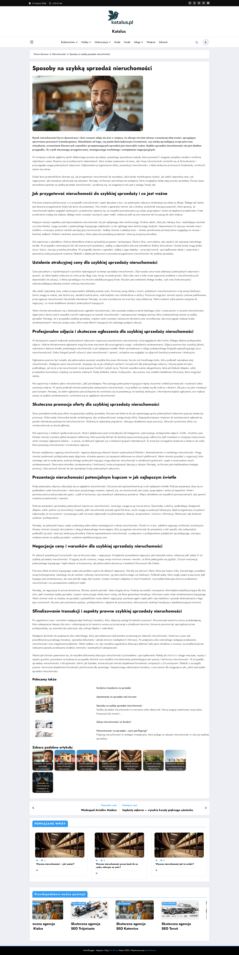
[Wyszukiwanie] (196, 42)
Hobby (84, 42)
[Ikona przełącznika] (32, 42)
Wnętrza (151, 42)
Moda (117, 42)
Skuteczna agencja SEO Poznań (193, 926)
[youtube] (208, 3)
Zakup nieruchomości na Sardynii (113, 722)
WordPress (113, 950)
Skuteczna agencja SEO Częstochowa (102, 926)
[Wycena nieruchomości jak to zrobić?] (179, 844)
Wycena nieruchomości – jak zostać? (55, 864)
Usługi (137, 42)
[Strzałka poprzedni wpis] (33, 808)
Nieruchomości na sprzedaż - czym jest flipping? (121, 731)
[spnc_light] (205, 42)
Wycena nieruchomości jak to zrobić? (175, 864)
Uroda (127, 42)
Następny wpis (129, 805)
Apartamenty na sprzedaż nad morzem (116, 697)
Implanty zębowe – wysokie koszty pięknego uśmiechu (157, 810)
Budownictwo (68, 42)
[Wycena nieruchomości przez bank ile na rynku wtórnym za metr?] (119, 844)
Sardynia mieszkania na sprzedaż (113, 688)
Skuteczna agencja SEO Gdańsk (148, 926)
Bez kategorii (50, 903)
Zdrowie (163, 42)
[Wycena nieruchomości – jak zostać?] (59, 844)
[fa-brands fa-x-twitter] (194, 3)
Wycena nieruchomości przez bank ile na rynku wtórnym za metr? (117, 866)
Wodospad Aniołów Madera (99, 810)
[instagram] (203, 3)
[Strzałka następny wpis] (206, 808)
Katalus (119, 31)
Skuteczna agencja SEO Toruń (57, 926)
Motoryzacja (101, 42)
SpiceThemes (150, 950)
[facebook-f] (190, 3)
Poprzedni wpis (109, 805)
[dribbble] (199, 3)
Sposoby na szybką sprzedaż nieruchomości (119, 705)
